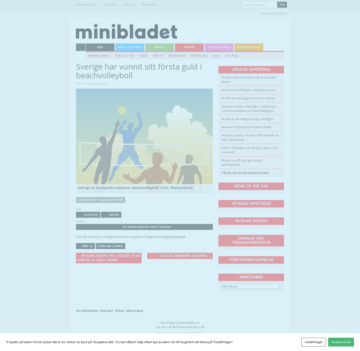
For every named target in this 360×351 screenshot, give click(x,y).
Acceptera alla (341, 342)
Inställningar (314, 342)
